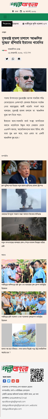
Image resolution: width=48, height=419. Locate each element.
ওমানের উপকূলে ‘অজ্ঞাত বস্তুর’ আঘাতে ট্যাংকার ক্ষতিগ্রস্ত (21, 214)
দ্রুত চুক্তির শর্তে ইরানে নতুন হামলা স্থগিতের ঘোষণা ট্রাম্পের (22, 185)
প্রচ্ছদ (4, 32)
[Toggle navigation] (5, 17)
